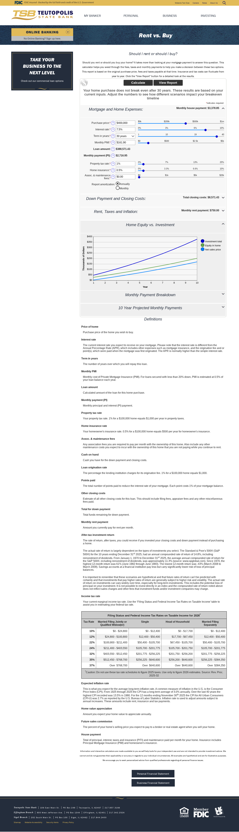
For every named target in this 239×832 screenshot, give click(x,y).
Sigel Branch (20, 817)
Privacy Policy (68, 822)
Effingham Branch (23, 812)
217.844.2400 (98, 817)
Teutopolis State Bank (25, 807)
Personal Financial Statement (153, 773)
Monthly (124, 188)
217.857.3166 (112, 807)
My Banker (92, 16)
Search (224, 3)
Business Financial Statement (153, 782)
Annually (125, 184)
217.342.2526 (117, 812)
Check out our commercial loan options (42, 80)
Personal (131, 16)
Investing (208, 16)
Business (170, 16)
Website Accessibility (33, 822)
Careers (196, 3)
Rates (204, 3)
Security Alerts (52, 822)
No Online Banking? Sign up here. (42, 38)
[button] (153, 111)
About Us (214, 3)
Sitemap (17, 822)
